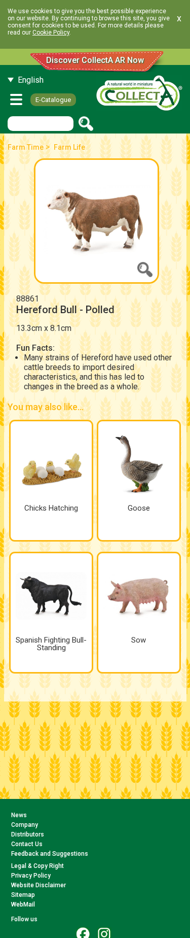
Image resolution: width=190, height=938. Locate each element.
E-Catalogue (53, 100)
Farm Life (69, 147)
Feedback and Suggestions (49, 853)
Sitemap (23, 894)
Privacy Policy (31, 875)
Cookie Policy (50, 32)
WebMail (23, 904)
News (19, 815)
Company (24, 824)
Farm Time (26, 147)
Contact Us (27, 844)
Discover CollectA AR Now (95, 60)
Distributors (27, 834)
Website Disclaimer (38, 885)
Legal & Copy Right (37, 865)
